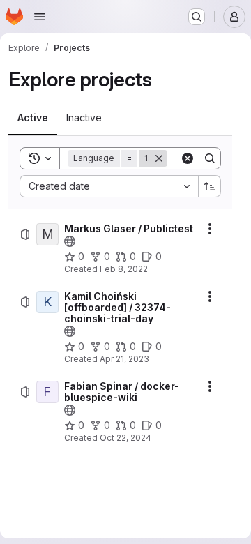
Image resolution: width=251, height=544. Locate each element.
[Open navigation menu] (40, 17)
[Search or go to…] (196, 16)
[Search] (210, 158)
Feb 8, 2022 (124, 269)
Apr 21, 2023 (124, 359)
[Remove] (159, 158)
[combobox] (109, 186)
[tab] (32, 117)
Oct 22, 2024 (125, 437)
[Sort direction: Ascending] (210, 186)
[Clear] (187, 158)
